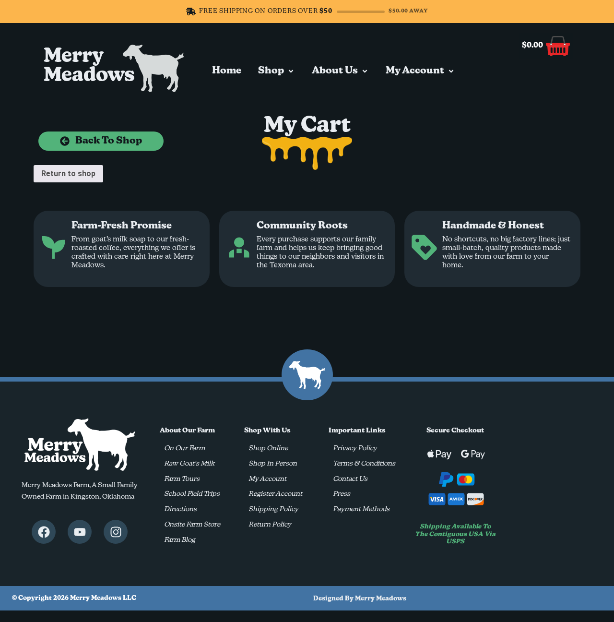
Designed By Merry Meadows (359, 599)
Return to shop (68, 173)
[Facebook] (44, 532)
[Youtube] (80, 532)
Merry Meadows (89, 66)
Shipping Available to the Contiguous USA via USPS (455, 534)
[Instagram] (116, 532)
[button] (276, 71)
